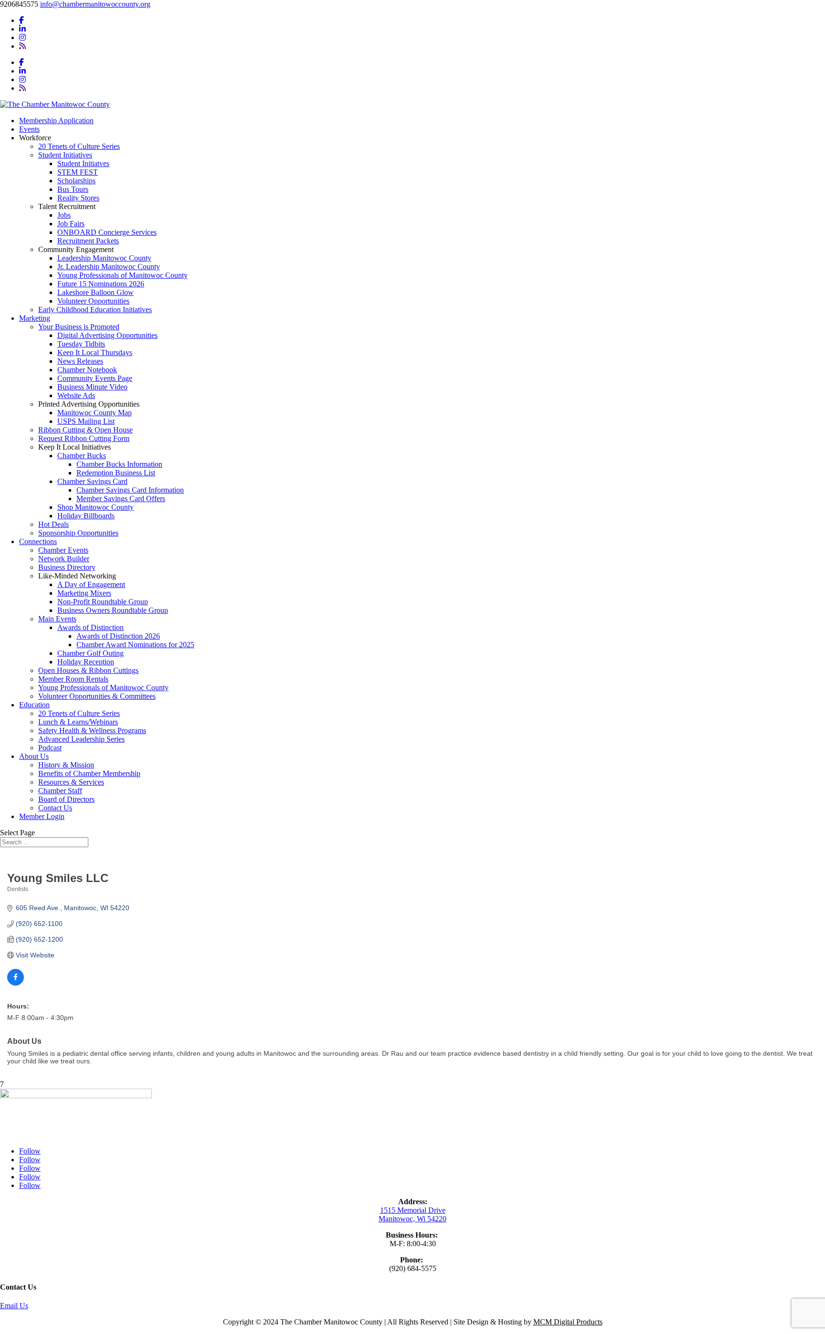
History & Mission (66, 765)
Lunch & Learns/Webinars (78, 722)
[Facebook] (21, 20)
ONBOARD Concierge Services (107, 232)
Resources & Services (71, 782)
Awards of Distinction (90, 627)
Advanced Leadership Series (81, 739)
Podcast (50, 748)
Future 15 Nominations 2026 (100, 284)
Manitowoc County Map (94, 413)
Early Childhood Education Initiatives (95, 309)
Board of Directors (66, 799)
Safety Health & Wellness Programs (92, 730)
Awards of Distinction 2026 (118, 636)
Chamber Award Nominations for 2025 (135, 645)
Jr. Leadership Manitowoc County (108, 267)
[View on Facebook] (15, 983)
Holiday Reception (85, 662)
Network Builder (63, 559)
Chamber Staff (60, 791)
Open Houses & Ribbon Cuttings (88, 670)
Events (29, 129)
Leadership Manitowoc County (104, 258)
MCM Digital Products (568, 1322)
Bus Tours (72, 189)
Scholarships (76, 181)
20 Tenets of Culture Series (79, 146)
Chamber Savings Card (92, 481)
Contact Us (55, 808)
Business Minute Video (92, 387)
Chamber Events (63, 550)
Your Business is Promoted (78, 327)
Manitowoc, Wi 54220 (412, 1219)
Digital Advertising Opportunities (107, 335)
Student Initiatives (65, 155)
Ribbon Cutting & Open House (85, 430)
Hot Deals (53, 524)
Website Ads (76, 395)
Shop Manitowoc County (95, 507)
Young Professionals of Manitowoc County (122, 275)
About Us (34, 756)
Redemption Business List (115, 473)
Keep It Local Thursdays (94, 352)
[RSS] (22, 46)
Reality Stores (78, 198)
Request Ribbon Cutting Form (83, 438)
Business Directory (66, 567)
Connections (38, 541)
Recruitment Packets (88, 241)
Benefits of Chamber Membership (89, 773)
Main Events (57, 619)
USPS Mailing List (86, 421)
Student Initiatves (83, 163)
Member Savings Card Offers (120, 498)
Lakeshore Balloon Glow (95, 292)
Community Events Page (94, 378)
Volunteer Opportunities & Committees (97, 696)
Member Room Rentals (73, 679)
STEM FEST (77, 172)
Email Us (14, 1306)
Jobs (64, 215)
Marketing (34, 318)
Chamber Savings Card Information (130, 490)
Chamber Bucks (81, 456)
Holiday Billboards (86, 516)
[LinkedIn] (22, 29)
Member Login (41, 816)
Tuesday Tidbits (81, 344)
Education (34, 705)
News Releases (80, 361)
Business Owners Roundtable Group (112, 610)
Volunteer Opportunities (93, 301)
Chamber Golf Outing (90, 653)
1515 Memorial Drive (412, 1210)
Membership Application (56, 120)
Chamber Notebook (87, 370)
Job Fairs (71, 224)
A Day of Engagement (91, 584)
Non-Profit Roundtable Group (102, 602)
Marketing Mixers (84, 593)
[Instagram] (22, 37)
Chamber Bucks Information (119, 464)
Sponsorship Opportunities (78, 533)
